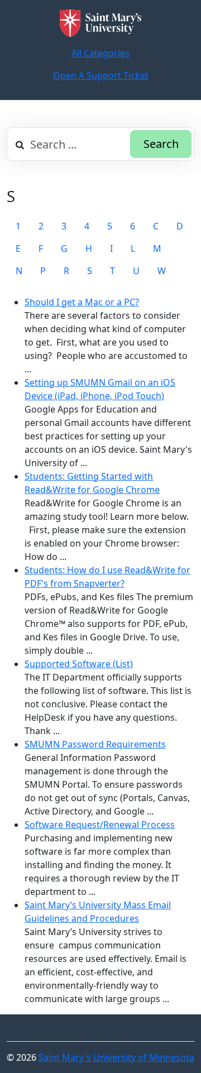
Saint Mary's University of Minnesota (116, 1057)
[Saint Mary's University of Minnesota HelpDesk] (100, 23)
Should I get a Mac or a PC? (82, 302)
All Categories (100, 53)
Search (161, 143)
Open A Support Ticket (101, 75)
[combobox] (100, 144)
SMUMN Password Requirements (95, 744)
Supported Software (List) (79, 664)
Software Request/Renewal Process (100, 824)
